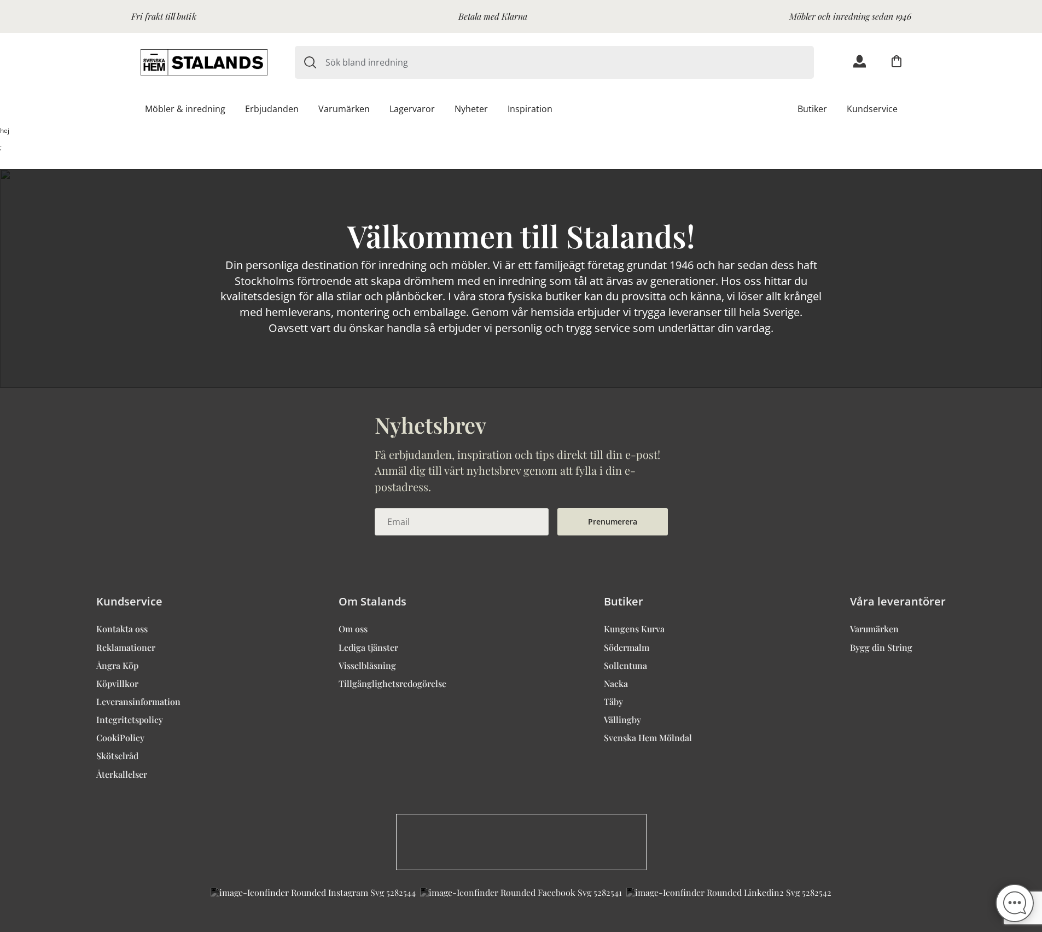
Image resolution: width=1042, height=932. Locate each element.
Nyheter (471, 109)
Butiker (812, 109)
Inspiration (530, 109)
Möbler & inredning (185, 109)
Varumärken (344, 109)
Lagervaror (412, 109)
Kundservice (872, 109)
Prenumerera (612, 521)
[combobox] (569, 62)
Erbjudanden (272, 109)
